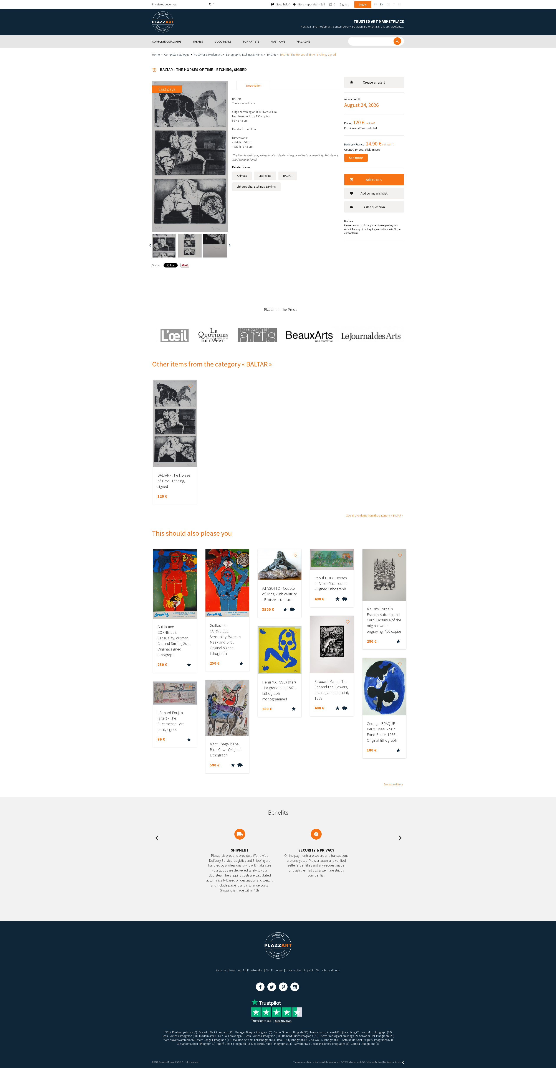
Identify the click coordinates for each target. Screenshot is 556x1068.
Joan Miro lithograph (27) (376, 1032)
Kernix (397, 1062)
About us (220, 970)
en (382, 4)
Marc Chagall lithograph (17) (214, 1040)
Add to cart (374, 179)
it (394, 4)
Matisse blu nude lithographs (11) (271, 1044)
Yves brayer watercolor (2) (179, 1040)
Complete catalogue (176, 54)
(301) (167, 1032)
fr (375, 4)
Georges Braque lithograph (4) (253, 1032)
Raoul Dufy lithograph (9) (292, 1040)
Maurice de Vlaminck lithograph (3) (254, 1040)
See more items (393, 784)
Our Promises (274, 970)
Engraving (265, 176)
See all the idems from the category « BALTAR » (374, 515)
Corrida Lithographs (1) (365, 1044)
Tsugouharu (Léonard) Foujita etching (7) (334, 1032)
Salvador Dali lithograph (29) (216, 1032)
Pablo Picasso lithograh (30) (291, 1032)
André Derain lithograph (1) (233, 1044)
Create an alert (374, 82)
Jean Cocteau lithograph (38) (180, 1036)
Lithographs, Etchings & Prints (244, 54)
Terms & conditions (328, 970)
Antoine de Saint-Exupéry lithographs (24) (367, 1040)
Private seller (255, 970)
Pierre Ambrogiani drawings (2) (339, 1036)
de (388, 4)
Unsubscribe (293, 970)
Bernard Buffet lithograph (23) (300, 1036)
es (399, 4)
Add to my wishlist (374, 193)
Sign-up (344, 4)
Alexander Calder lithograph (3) (196, 1044)
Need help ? (236, 970)
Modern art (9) (208, 1036)
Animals (242, 176)
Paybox (378, 1062)
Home (156, 54)
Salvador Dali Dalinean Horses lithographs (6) (321, 1044)
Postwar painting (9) (184, 1032)
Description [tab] (253, 85)
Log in (363, 4)
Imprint (308, 970)
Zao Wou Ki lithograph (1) (325, 1040)
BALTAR (271, 54)
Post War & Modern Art (208, 54)
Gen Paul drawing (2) (230, 1036)
